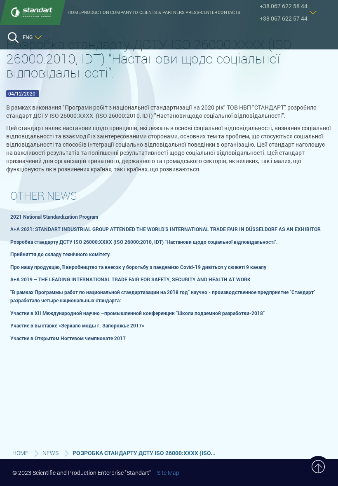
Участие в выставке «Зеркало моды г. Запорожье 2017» (77, 325)
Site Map (168, 473)
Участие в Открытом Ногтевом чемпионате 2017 (68, 338)
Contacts (229, 12)
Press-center (201, 12)
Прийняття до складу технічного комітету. (60, 254)
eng (28, 37)
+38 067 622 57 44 (283, 18)
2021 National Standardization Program (54, 216)
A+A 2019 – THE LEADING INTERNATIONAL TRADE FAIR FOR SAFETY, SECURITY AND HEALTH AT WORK (130, 279)
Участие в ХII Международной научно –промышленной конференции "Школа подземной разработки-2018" (137, 313)
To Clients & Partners (158, 12)
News (50, 453)
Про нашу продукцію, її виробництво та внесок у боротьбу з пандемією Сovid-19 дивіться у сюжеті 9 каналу (138, 267)
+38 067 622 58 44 (283, 6)
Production (95, 12)
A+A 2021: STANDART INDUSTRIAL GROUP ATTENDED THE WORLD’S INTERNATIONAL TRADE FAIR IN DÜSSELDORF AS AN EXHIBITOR (165, 229)
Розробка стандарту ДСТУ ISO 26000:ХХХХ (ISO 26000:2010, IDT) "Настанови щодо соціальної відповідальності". (144, 241)
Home (74, 12)
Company (121, 12)
